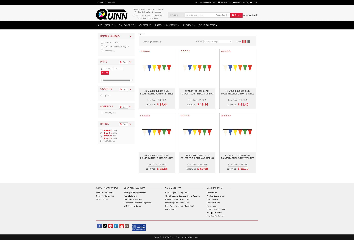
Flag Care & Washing (133, 199)
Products (109, 25)
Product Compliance (215, 196)
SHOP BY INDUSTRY (126, 25)
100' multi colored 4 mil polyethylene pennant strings (237, 156)
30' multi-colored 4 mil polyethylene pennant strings (197, 92)
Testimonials (212, 199)
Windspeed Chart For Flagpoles (137, 202)
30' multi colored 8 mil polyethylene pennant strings (156, 92)
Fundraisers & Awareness (165, 25)
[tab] (116, 36)
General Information (105, 196)
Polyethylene (110, 113)
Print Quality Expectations (135, 192)
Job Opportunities (214, 212)
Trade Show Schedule (216, 209)
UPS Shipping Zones (132, 206)
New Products (145, 25)
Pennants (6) (110, 51)
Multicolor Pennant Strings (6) (117, 46)
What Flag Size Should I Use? (177, 202)
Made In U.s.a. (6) (112, 42)
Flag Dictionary (130, 196)
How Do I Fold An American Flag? (179, 206)
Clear (125, 62)
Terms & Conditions (104, 192)
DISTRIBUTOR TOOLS (207, 25)
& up (115, 130)
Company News (213, 202)
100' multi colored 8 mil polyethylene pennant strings (197, 156)
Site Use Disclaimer (215, 216)
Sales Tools (188, 25)
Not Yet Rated (109, 141)
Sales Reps (211, 206)
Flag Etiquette (171, 209)
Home (99, 25)
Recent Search (221, 15)
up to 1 (107, 95)
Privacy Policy (102, 199)
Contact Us (111, 3)
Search (237, 15)
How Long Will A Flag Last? (176, 192)
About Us (100, 3)
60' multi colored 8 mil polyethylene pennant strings (237, 92)
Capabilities (212, 192)
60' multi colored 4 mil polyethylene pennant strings (156, 156)
